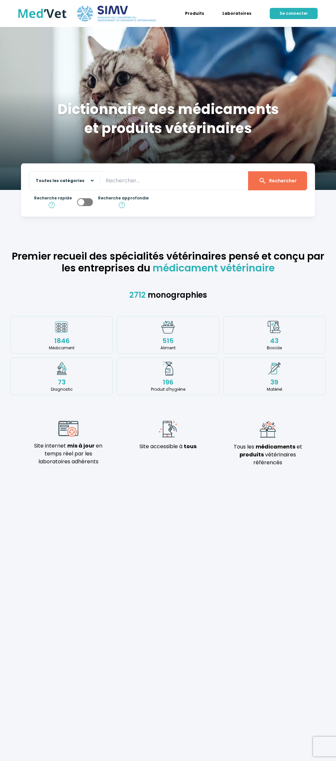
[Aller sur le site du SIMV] (116, 13)
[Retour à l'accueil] (42, 13)
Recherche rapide (53, 198)
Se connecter (294, 13)
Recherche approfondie (123, 198)
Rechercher (283, 180)
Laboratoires (236, 13)
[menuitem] (194, 13)
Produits (194, 13)
